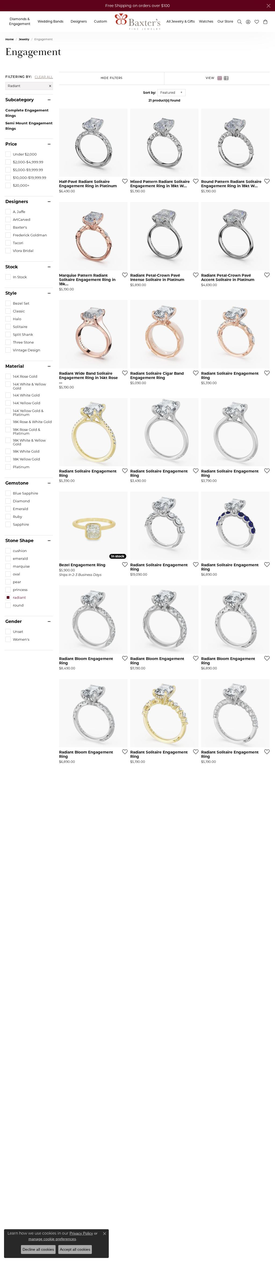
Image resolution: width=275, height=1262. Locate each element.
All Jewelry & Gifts (181, 21)
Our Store (225, 21)
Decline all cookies (38, 1249)
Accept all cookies (75, 1249)
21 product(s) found (164, 100)
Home (9, 39)
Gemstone (16, 483)
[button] (265, 22)
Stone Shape (19, 541)
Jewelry (24, 39)
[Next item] (121, 142)
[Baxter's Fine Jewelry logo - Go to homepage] (137, 21)
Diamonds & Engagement (19, 22)
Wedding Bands (50, 21)
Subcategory (19, 100)
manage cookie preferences (52, 1239)
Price (11, 144)
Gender (13, 621)
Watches (206, 21)
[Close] (268, 5)
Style (11, 293)
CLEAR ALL (44, 77)
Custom (100, 21)
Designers (79, 21)
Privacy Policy (81, 1233)
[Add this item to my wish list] (123, 181)
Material (14, 366)
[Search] (239, 21)
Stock (11, 267)
